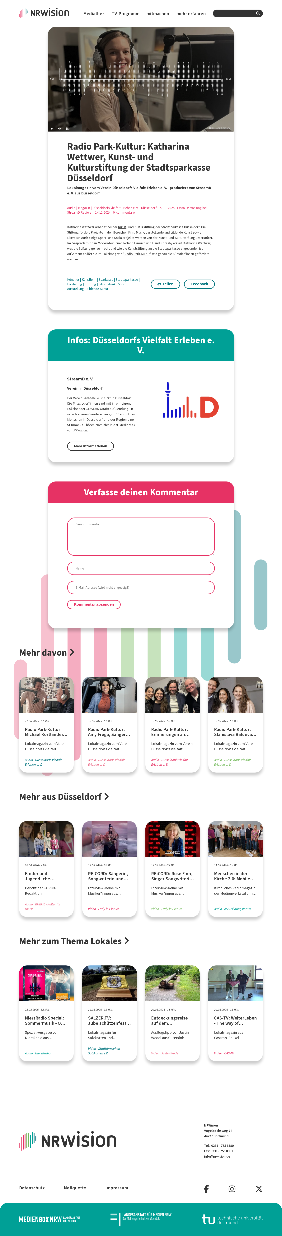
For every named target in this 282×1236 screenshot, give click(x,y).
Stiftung (91, 284)
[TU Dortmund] (232, 1219)
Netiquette (75, 1188)
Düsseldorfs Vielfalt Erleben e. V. (115, 208)
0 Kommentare (124, 212)
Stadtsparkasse (127, 279)
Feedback (199, 284)
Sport (122, 284)
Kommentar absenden (94, 604)
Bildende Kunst (97, 288)
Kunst (122, 227)
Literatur (73, 237)
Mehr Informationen (90, 446)
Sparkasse (106, 279)
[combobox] (238, 13)
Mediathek (94, 14)
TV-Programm (125, 14)
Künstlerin (89, 279)
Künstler (73, 279)
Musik (140, 232)
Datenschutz (32, 1188)
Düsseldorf (149, 208)
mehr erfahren (191, 14)
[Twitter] (259, 1189)
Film (131, 232)
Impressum (116, 1188)
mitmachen (157, 14)
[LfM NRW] (141, 1219)
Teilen (167, 284)
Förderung (75, 284)
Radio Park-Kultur (137, 254)
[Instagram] (232, 1189)
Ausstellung (76, 288)
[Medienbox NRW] (49, 1219)
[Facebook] (206, 1189)
